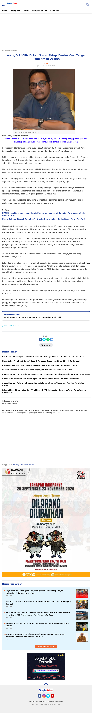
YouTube (54, 699)
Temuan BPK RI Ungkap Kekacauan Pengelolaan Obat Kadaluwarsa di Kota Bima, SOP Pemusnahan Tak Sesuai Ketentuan (38, 613)
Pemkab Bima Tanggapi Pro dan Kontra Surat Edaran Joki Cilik (32, 317)
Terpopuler (15, 10)
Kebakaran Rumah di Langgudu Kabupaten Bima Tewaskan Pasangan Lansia (38, 624)
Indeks (26, 10)
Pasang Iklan (41, 701)
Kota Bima (54, 10)
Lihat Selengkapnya (45, 646)
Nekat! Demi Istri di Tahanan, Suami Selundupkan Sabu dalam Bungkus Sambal (38, 602)
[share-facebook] (40, 339)
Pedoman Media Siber (55, 701)
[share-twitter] (44, 339)
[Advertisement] (46, 31)
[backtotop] (46, 685)
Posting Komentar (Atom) (23, 465)
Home (4, 10)
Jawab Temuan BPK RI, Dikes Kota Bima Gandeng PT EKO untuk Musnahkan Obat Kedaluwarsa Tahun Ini (35, 635)
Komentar (47, 345)
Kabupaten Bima (39, 10)
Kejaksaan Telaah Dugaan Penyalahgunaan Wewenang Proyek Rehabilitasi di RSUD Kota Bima (34, 591)
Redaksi (32, 701)
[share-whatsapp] (48, 339)
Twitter (49, 699)
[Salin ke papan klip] (51, 339)
